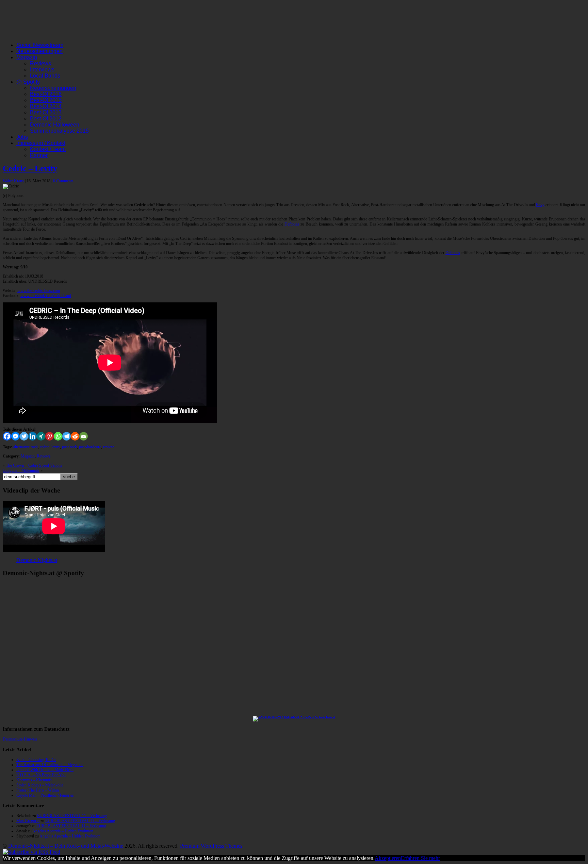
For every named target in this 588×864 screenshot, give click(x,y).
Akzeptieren (388, 858)
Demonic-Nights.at (36, 560)
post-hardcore (90, 447)
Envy (540, 204)
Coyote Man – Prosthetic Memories (45, 795)
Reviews (40, 63)
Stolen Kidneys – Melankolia (39, 785)
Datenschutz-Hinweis (20, 739)
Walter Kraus (13, 181)
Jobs (22, 137)
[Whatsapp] (58, 436)
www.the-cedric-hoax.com (38, 290)
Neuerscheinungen (39, 51)
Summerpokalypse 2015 (59, 131)
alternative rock (25, 447)
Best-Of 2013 (46, 112)
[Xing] (41, 436)
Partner (39, 155)
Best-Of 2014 (46, 106)
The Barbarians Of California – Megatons (49, 764)
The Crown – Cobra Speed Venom (34, 465)
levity (55, 447)
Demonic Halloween (54, 125)
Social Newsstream (39, 45)
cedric (44, 447)
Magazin (26, 57)
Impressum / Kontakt (40, 143)
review (108, 447)
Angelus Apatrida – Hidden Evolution (62, 831)
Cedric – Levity (30, 168)
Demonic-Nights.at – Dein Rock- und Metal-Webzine (65, 846)
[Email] (83, 436)
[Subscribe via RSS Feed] (31, 852)
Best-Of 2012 (46, 118)
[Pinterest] (49, 436)
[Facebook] (7, 436)
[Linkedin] (32, 436)
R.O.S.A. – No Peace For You (41, 774)
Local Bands (45, 76)
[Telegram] (66, 436)
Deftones (291, 224)
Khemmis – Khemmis (34, 780)
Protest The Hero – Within (37, 790)
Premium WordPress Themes (211, 846)
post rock (69, 447)
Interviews (42, 69)
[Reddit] (75, 436)
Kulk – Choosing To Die (36, 759)
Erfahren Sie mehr (420, 858)
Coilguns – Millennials (21, 470)
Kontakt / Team (48, 149)
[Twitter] (24, 436)
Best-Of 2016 (46, 94)
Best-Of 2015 (46, 100)
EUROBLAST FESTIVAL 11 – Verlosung (72, 815)
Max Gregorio (27, 820)
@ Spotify (28, 82)
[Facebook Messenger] (15, 436)
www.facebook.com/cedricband (45, 295)
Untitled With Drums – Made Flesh (45, 769)
